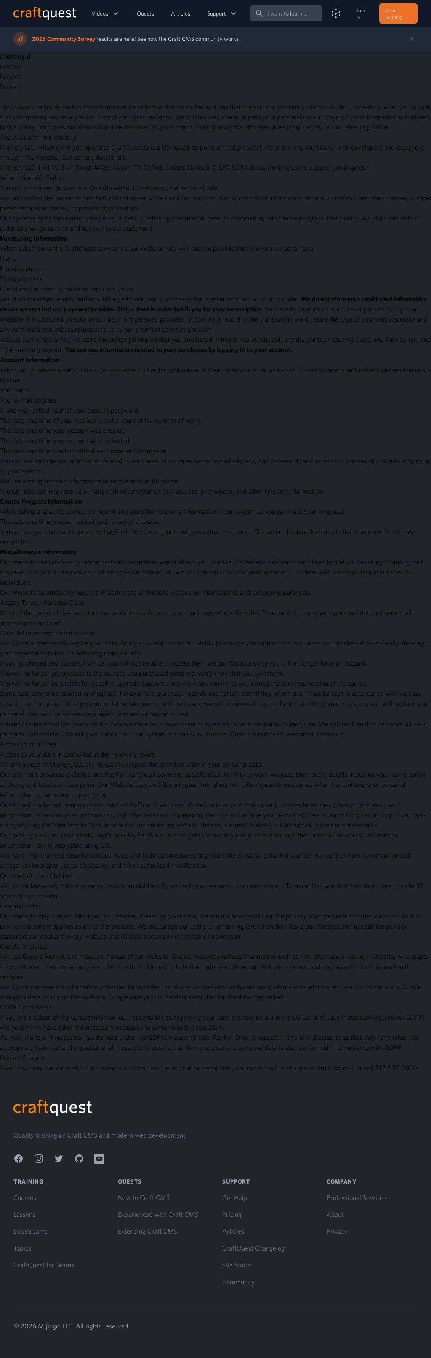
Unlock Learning (393, 13)
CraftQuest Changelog (253, 1248)
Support (216, 13)
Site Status (237, 1265)
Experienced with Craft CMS (158, 1214)
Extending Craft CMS (147, 1231)
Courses (24, 1197)
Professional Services (356, 1197)
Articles (180, 13)
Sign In (360, 13)
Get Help (234, 1197)
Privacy (337, 1231)
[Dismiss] (412, 39)
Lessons (24, 1214)
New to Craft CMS (144, 1197)
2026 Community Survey (63, 38)
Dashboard (15, 56)
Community (238, 1282)
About (335, 1214)
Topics (22, 1248)
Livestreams (30, 1231)
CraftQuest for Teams (43, 1265)
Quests (145, 13)
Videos (99, 13)
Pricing (232, 1214)
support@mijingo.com (30, 622)
